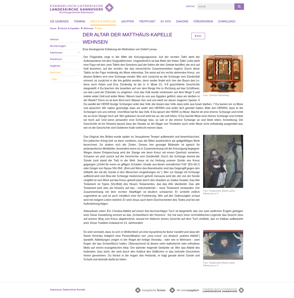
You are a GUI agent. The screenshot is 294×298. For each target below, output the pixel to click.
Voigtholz (55, 65)
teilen (199, 36)
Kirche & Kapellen (103, 21)
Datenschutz (69, 289)
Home (53, 28)
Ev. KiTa (166, 21)
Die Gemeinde (59, 21)
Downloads (226, 21)
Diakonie (182, 21)
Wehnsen (88, 28)
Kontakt (190, 6)
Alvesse (54, 39)
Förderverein (203, 21)
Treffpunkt (147, 21)
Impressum (56, 289)
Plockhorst (56, 59)
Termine (79, 21)
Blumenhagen (58, 46)
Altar (99, 28)
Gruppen (127, 21)
